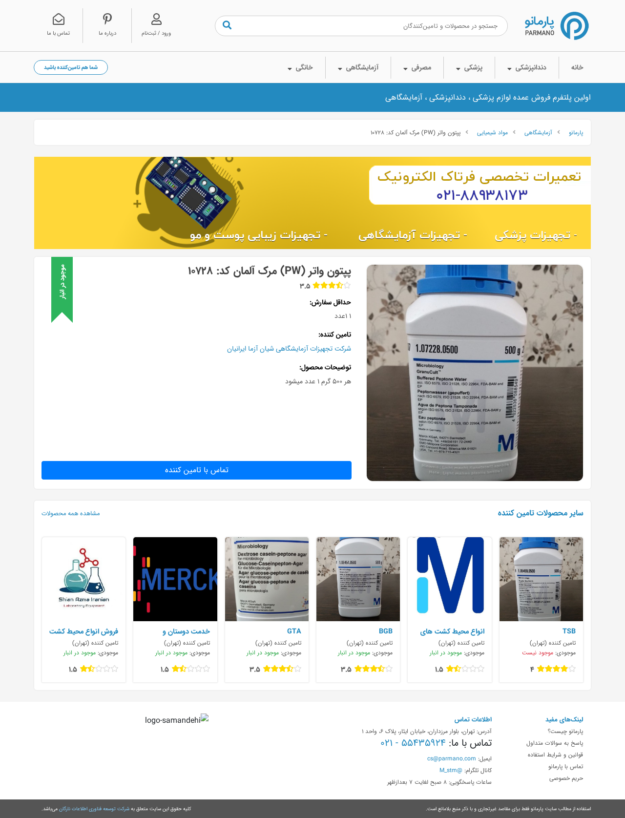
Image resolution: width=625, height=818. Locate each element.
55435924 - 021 (413, 742)
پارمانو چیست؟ (565, 731)
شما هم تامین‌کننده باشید (71, 67)
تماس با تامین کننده (197, 470)
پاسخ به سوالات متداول (554, 743)
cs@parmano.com (451, 758)
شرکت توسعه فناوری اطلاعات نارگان (94, 809)
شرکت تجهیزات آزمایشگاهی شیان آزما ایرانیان (289, 349)
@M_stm (450, 770)
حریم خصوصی (566, 778)
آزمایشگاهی (538, 132)
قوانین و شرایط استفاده (555, 754)
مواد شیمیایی (492, 132)
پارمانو (576, 132)
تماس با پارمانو (565, 766)
